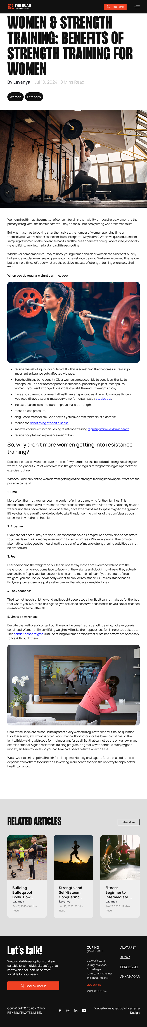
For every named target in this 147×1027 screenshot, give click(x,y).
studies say (103, 398)
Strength (34, 97)
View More (129, 822)
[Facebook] (60, 1010)
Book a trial (118, 6)
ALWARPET (128, 947)
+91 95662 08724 (96, 991)
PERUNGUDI (129, 967)
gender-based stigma (28, 634)
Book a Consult (36, 986)
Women (15, 97)
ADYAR (125, 957)
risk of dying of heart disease (49, 423)
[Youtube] (84, 1010)
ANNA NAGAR (130, 976)
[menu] (137, 7)
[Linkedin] (76, 1010)
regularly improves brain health (108, 429)
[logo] (27, 7)
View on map (94, 984)
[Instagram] (68, 1010)
